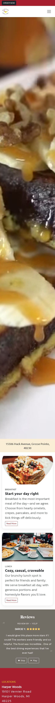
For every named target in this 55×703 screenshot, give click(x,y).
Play (35, 656)
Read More (11, 523)
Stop (23, 656)
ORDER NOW (9, 3)
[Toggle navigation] (49, 11)
